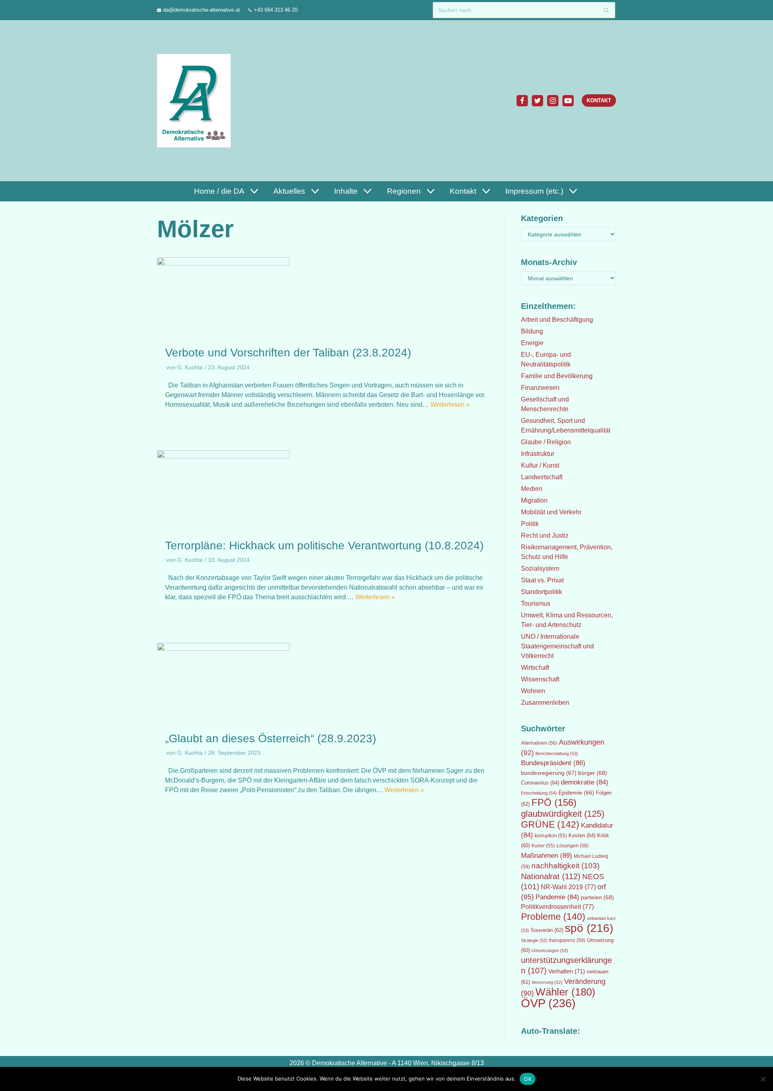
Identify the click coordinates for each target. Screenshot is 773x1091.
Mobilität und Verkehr (551, 512)
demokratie (584, 782)
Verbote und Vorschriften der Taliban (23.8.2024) (288, 352)
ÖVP (548, 1003)
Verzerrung (546, 982)
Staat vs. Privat (542, 580)
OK (527, 1079)
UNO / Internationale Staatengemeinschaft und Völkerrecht (557, 646)
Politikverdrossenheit (557, 906)
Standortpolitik (541, 591)
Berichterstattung (556, 753)
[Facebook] (522, 100)
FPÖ (554, 802)
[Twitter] (537, 100)
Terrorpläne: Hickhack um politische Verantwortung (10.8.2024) (324, 545)
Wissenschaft (540, 679)
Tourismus (535, 603)
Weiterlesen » (450, 404)
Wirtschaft (535, 667)
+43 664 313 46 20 (276, 10)
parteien (597, 897)
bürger (592, 773)
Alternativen (539, 743)
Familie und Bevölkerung (557, 376)
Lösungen (572, 846)
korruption (551, 835)
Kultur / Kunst (540, 465)
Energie (532, 343)
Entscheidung (539, 793)
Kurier (543, 845)
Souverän (547, 930)
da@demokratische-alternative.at (201, 10)
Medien (531, 488)
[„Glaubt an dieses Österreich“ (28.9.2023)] (223, 648)
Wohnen (533, 690)
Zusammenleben (545, 702)
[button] (253, 191)
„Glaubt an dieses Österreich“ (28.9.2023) (270, 738)
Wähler (565, 992)
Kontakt (599, 100)
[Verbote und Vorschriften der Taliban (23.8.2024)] (223, 263)
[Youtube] (568, 100)
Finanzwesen (540, 387)
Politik (530, 523)
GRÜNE (550, 824)
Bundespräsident (553, 763)
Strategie (534, 940)
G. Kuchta (190, 367)
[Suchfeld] (606, 10)
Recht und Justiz (544, 535)
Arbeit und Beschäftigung (557, 319)
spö (589, 927)
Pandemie (557, 897)
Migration (534, 500)
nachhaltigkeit (565, 865)
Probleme (553, 916)
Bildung (532, 331)
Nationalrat (551, 876)
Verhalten (566, 971)
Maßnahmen (546, 855)
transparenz (567, 940)
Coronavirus (540, 783)
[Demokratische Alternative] (196, 100)
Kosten (581, 835)
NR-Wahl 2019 (568, 887)
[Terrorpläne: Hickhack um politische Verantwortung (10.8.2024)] (223, 456)
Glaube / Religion (546, 442)
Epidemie (576, 792)
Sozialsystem (540, 568)
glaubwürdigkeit (562, 814)
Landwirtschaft (541, 477)
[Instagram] (552, 100)
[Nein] (763, 1079)
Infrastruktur (537, 453)
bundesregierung (549, 773)
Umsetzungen (549, 950)
